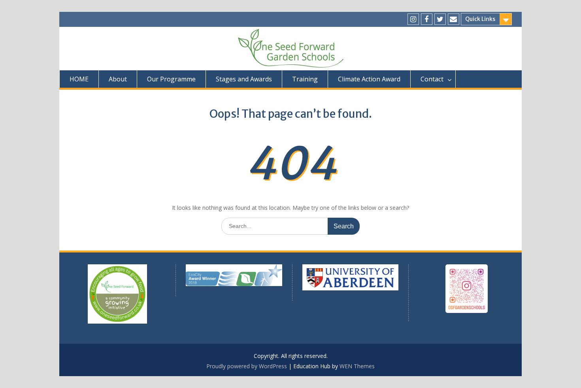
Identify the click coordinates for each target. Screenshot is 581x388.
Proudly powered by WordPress (246, 366)
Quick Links (480, 19)
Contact (432, 79)
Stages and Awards (244, 79)
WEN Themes (357, 366)
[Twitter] (440, 19)
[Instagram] (413, 19)
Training (305, 79)
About (118, 79)
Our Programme (171, 79)
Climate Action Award (369, 79)
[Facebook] (426, 19)
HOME (79, 79)
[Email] (453, 19)
